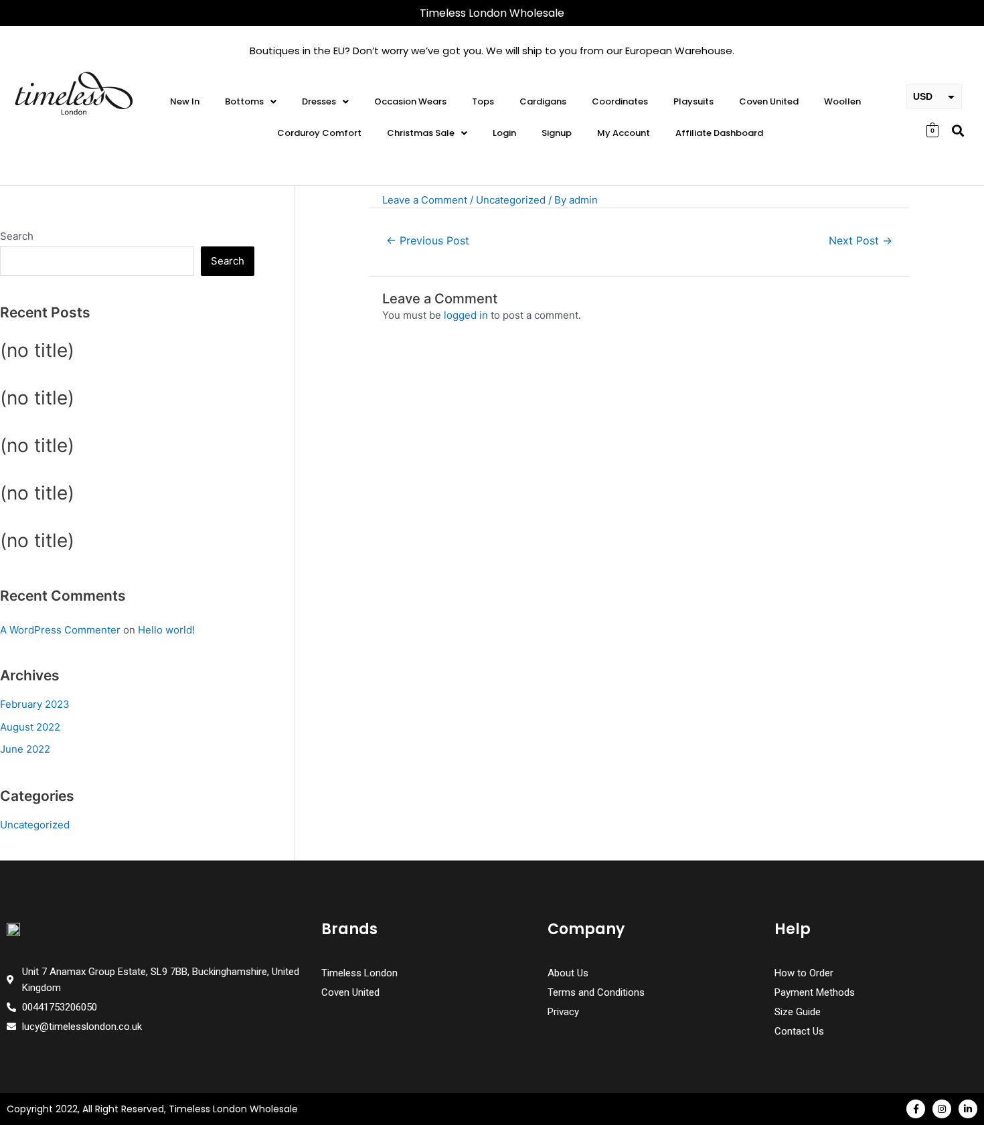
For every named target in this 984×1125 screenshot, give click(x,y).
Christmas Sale (421, 133)
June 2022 (25, 749)
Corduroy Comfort (319, 133)
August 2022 (30, 727)
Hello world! (166, 629)
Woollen (842, 101)
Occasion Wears (410, 101)
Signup (557, 133)
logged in (466, 315)
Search (16, 236)
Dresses (319, 101)
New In (184, 101)
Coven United (769, 101)
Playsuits (693, 101)
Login (504, 133)
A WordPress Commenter (60, 629)
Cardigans (542, 101)
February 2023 (35, 704)
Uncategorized (35, 824)
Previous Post (427, 240)
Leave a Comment (424, 200)
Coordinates (620, 101)
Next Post (860, 240)
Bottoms (244, 101)
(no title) (37, 350)
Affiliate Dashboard (719, 133)
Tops (483, 101)
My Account (623, 133)
